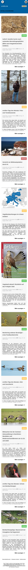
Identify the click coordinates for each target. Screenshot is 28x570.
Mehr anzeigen (19, 66)
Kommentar (13, 177)
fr (22, 6)
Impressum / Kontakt (15, 559)
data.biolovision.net (6, 234)
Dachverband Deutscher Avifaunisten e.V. (13, 564)
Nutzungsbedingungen (6, 559)
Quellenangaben (23, 559)
